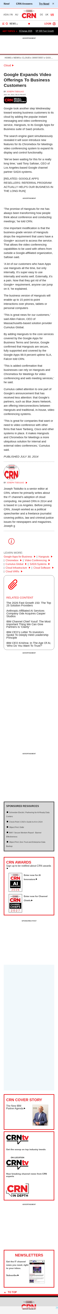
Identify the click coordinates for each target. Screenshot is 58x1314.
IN (11, 14)
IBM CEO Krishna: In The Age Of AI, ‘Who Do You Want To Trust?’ (28, 644)
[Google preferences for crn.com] (15, 100)
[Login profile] (54, 23)
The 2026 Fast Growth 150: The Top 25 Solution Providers (28, 604)
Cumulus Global (15, 564)
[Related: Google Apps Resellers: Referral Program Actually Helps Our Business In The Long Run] (28, 185)
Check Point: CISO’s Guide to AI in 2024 (26, 822)
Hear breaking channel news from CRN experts (26, 1175)
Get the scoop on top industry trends (26, 1149)
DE (41, 14)
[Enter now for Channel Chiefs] (17, 911)
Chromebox (12, 560)
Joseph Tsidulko (15, 92)
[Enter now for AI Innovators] (17, 890)
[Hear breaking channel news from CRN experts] (17, 1190)
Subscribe (11, 1275)
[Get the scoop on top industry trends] (17, 1163)
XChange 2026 (25, 31)
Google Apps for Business (18, 556)
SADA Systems (38, 564)
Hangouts (44, 556)
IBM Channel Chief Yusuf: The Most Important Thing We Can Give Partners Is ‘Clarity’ (28, 624)
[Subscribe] (37, 1282)
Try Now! (44, 3)
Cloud (7, 65)
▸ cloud (25, 57)
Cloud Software (42, 567)
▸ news (15, 57)
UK (46, 14)
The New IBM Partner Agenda (14, 1107)
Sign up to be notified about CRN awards (28, 866)
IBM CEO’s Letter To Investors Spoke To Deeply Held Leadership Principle (27, 635)
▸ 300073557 (36, 57)
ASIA (6, 14)
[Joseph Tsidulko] (11, 479)
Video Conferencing (36, 560)
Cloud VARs (13, 571)
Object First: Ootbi (16, 827)
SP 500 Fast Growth (45, 31)
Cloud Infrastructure (17, 567)
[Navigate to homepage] (29, 18)
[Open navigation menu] (5, 24)
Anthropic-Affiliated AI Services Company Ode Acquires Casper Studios (25, 613)
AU (16, 14)
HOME (8, 57)
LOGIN (47, 24)
